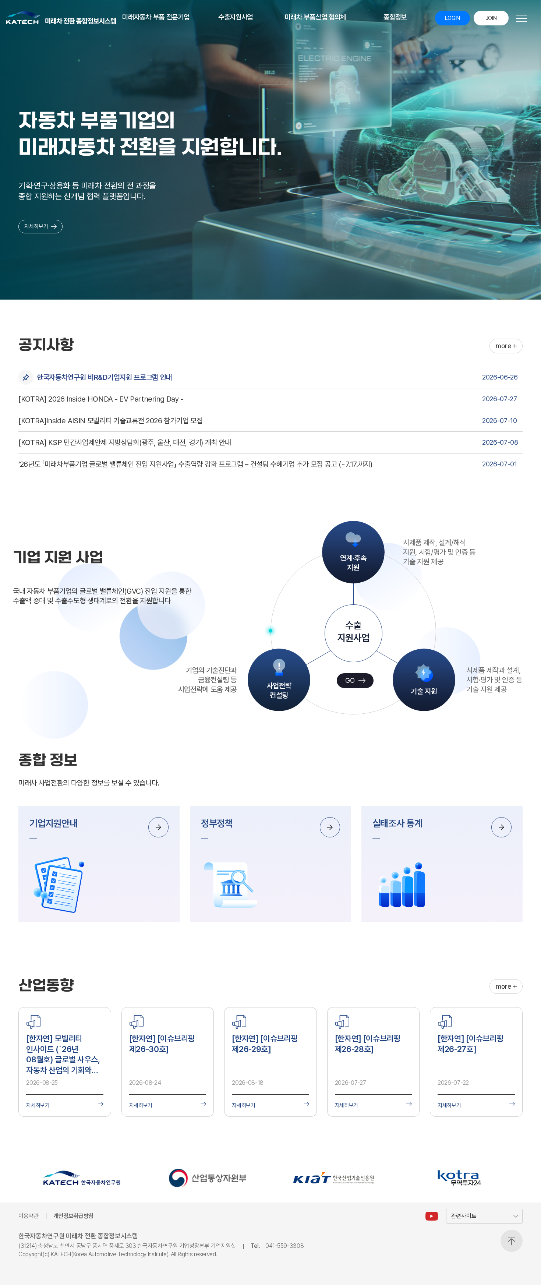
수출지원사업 (235, 17)
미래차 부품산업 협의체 (315, 17)
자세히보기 (36, 226)
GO (350, 680)
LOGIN (452, 18)
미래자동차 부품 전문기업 (155, 17)
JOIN (491, 18)
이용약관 (28, 1215)
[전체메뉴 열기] (521, 18)
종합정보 (395, 17)
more (503, 346)
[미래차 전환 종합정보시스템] (61, 18)
